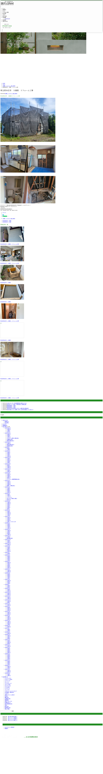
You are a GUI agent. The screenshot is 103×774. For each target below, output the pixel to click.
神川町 (9, 499)
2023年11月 (8, 463)
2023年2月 (7, 480)
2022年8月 (7, 447)
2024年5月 (7, 569)
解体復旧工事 (8, 707)
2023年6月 (7, 510)
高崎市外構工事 (10, 440)
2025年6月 (7, 625)
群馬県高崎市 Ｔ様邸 (11, 405)
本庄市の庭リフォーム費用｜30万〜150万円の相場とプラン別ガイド (20, 409)
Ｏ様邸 (9, 483)
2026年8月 (7, 673)
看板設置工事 (10, 538)
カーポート (7, 680)
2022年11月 (8, 433)
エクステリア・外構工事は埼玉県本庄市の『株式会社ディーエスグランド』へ (15, 770)
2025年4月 (7, 615)
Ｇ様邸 (9, 434)
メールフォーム (4, 33)
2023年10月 (8, 457)
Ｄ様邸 (8, 556)
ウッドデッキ (8, 678)
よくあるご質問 (6, 12)
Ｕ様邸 (8, 537)
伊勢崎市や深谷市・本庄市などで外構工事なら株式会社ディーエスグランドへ (64, 739)
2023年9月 (7, 529)
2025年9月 (7, 634)
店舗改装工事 (10, 445)
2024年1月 (7, 546)
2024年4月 (7, 561)
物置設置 (7, 700)
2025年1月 (7, 603)
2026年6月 (7, 665)
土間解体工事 (10, 439)
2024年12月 (8, 543)
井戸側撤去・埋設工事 (9, 692)
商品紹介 (7, 421)
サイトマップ (7, 18)
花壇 (6, 705)
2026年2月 (7, 644)
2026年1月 (7, 639)
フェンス (7, 689)
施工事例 (7, 422)
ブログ (4, 14)
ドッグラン (7, 688)
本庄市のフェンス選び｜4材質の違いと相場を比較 (16, 404)
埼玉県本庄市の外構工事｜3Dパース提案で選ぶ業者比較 (17, 408)
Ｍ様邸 (9, 460)
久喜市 (8, 431)
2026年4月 (7, 653)
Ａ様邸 (8, 452)
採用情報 (4, 20)
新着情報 (5, 425)
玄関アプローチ (8, 701)
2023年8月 (7, 522)
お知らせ (5, 420)
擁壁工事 (7, 697)
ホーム (4, 8)
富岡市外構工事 (10, 444)
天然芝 (6, 696)
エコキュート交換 (8, 679)
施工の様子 (5, 16)
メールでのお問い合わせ (32, 737)
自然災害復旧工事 (8, 703)
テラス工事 (7, 687)
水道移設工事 (8, 698)
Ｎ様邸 (9, 466)
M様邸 (8, 465)
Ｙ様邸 (9, 436)
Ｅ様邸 (8, 524)
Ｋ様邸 (9, 429)
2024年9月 (7, 588)
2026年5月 (7, 660)
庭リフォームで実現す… (13, 719)
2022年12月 (8, 442)
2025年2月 (7, 606)
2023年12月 (8, 469)
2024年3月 (7, 555)
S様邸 (8, 508)
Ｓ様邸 (8, 435)
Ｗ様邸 (8, 533)
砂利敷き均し (8, 702)
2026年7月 (7, 669)
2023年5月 (7, 501)
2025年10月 (8, 592)
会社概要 (4, 17)
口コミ (4, 11)
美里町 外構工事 (11, 485)
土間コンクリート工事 (9, 694)
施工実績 (4, 13)
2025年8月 (7, 632)
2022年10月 (8, 427)
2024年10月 (8, 535)
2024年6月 (7, 572)
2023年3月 (7, 486)
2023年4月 (7, 493)
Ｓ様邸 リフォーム (8, 93)
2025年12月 (8, 599)
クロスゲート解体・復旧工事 (13, 438)
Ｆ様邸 (9, 502)
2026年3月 (7, 647)
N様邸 (8, 448)
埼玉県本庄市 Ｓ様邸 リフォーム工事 (9, 244)
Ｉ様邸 (9, 530)
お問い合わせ (5, 21)
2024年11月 (8, 539)
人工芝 (6, 693)
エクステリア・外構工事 (9, 727)
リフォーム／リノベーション (11, 691)
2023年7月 (7, 516)
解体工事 (7, 706)
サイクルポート (8, 683)
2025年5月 (7, 620)
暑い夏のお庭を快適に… (13, 716)
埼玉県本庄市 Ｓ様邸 (5, 282)
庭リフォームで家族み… (13, 717)
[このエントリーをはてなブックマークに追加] (3, 215)
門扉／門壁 (7, 709)
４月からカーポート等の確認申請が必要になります (17, 403)
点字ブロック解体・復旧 (12, 498)
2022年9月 (7, 451)
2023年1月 (7, 472)
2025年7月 (7, 628)
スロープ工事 (8, 684)
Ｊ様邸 (9, 621)
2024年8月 (7, 584)
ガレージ (7, 682)
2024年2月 (7, 552)
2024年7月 (7, 579)
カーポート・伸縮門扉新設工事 (13, 479)
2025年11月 (8, 596)
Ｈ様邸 (9, 443)
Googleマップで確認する (5, 761)
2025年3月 (7, 611)
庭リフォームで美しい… (13, 720)
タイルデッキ (8, 685)
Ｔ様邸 (8, 430)
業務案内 (4, 9)
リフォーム (9, 497)
